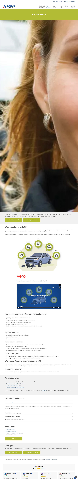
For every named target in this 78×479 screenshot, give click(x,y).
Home (54, 1)
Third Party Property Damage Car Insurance (15, 387)
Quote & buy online (10, 429)
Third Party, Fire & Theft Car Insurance (13, 385)
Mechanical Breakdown (42, 6)
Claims (66, 6)
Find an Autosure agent (11, 431)
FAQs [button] (13, 438)
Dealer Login (73, 1)
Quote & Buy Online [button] (13, 220)
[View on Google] (5, 474)
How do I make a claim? (11, 435)
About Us (60, 1)
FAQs (57, 1)
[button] (3, 478)
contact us (44, 390)
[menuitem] (53, 1)
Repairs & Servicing (73, 6)
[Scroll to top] (76, 476)
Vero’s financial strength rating (50, 459)
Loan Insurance (55, 6)
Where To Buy (61, 6)
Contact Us (66, 1)
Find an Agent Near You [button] (31, 220)
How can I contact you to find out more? (14, 433)
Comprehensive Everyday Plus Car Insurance (15, 383)
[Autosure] (9, 6)
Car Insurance (48, 6)
